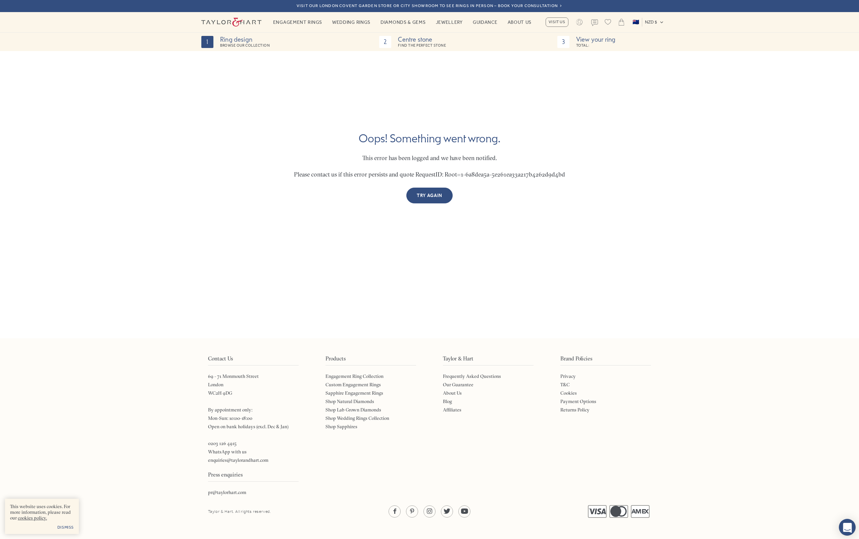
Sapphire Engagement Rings (354, 393)
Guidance (485, 22)
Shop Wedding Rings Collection (357, 418)
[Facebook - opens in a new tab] (395, 511)
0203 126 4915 (222, 443)
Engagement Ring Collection (354, 376)
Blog (447, 401)
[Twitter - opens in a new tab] (447, 511)
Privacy (568, 376)
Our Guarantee (458, 385)
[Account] (579, 22)
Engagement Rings (297, 22)
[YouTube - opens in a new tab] (464, 511)
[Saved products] (608, 22)
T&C (565, 385)
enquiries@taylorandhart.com (238, 460)
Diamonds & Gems (403, 22)
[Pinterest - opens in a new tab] (412, 511)
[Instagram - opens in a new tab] (429, 511)
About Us (520, 22)
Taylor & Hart (231, 22)
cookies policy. (32, 518)
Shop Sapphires (341, 427)
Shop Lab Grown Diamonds (353, 410)
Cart (621, 22)
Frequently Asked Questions (472, 376)
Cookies (568, 393)
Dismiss (65, 527)
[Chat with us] (847, 527)
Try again (429, 195)
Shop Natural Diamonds (349, 401)
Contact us (594, 23)
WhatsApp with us (227, 452)
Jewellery (449, 22)
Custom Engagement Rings (353, 385)
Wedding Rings (351, 22)
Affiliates (452, 410)
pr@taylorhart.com (227, 492)
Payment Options (578, 401)
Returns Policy (575, 410)
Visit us (557, 21)
